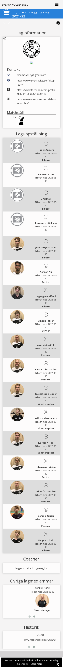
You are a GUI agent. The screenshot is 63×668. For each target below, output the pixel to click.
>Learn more (36, 663)
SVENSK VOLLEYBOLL (15, 4)
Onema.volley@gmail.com (31, 75)
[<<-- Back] (4, 38)
